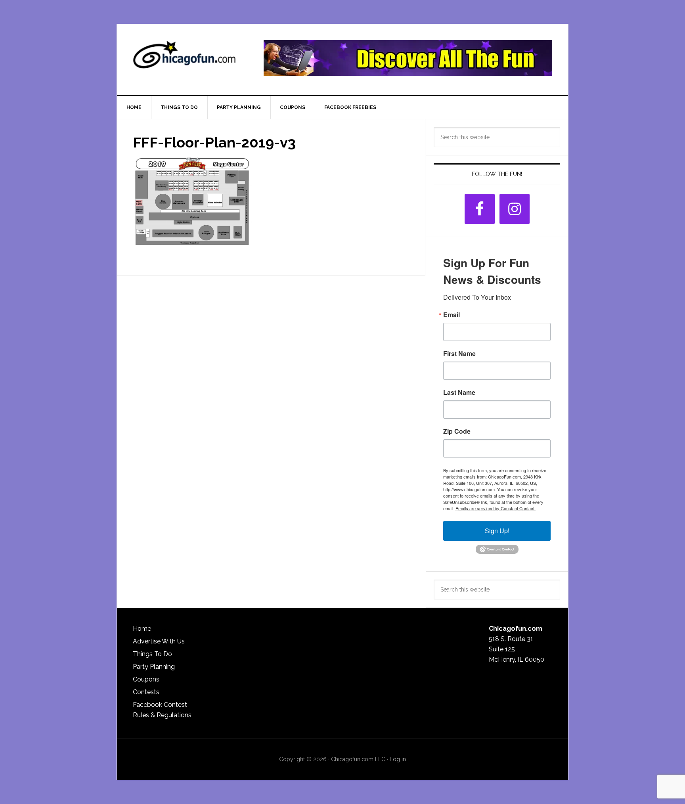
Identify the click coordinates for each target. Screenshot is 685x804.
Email (451, 315)
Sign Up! (497, 530)
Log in (398, 759)
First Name (459, 353)
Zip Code (457, 431)
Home (142, 628)
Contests (146, 692)
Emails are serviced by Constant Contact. (495, 508)
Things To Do (152, 654)
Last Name (459, 392)
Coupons (146, 679)
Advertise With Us (159, 641)
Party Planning (154, 666)
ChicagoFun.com (184, 58)
